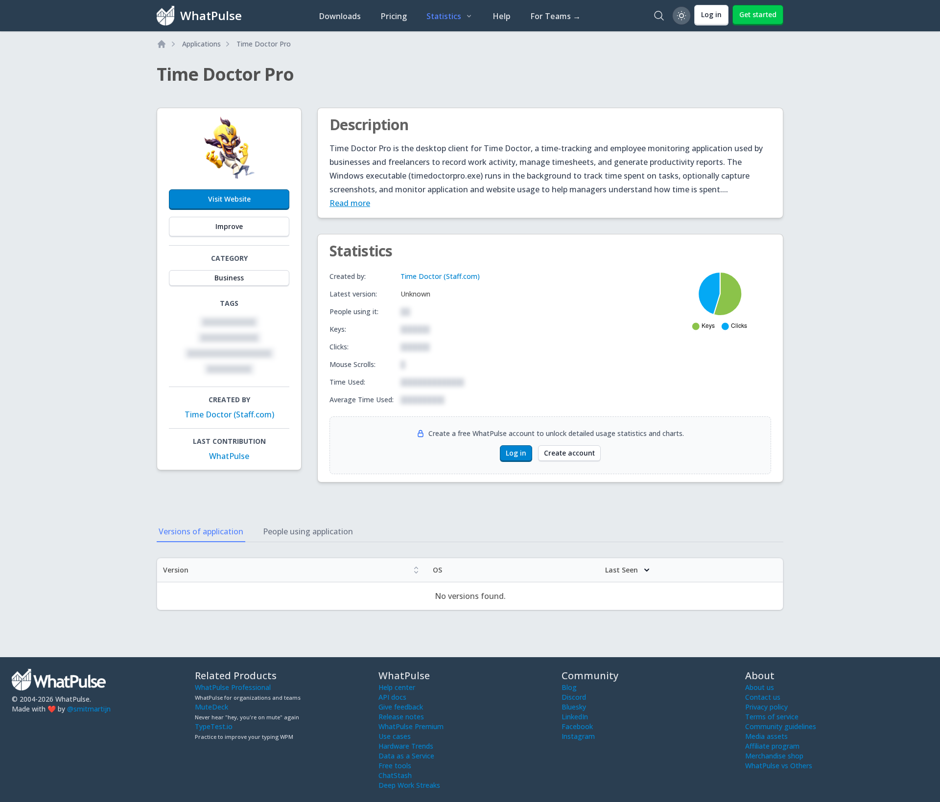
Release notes (401, 716)
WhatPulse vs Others (778, 765)
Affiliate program (772, 746)
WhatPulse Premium (411, 726)
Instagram (578, 736)
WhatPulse (229, 456)
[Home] (161, 44)
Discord (574, 697)
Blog (569, 687)
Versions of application (201, 531)
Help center (396, 687)
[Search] (659, 16)
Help (502, 16)
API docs (392, 697)
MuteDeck (211, 706)
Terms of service (772, 716)
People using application (308, 531)
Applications (201, 43)
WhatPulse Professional (233, 687)
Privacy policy (766, 706)
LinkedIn (575, 716)
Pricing (393, 16)
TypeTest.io (214, 726)
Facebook (577, 726)
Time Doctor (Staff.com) (229, 414)
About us (759, 687)
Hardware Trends (405, 746)
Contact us (762, 697)
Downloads (340, 16)
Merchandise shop (774, 755)
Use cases (394, 736)
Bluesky (574, 706)
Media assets (766, 736)
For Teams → (555, 16)
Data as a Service (406, 755)
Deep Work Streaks (409, 785)
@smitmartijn (89, 708)
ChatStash (395, 775)
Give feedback (400, 706)
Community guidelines (780, 726)
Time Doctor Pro (263, 43)
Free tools (394, 765)
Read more (349, 203)
